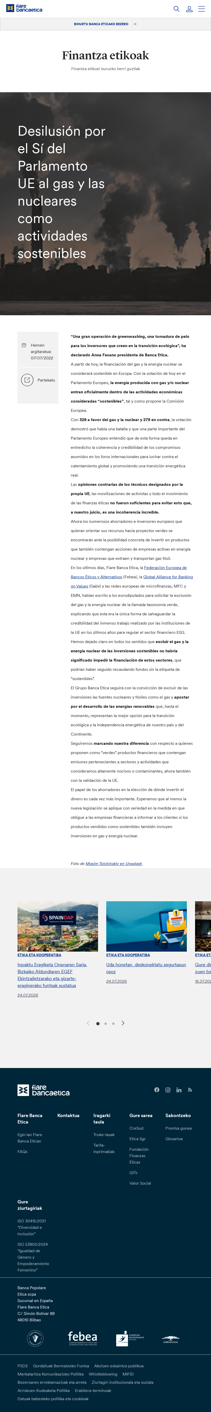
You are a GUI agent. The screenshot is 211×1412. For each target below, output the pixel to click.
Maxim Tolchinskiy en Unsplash (114, 863)
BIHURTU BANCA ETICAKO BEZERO (101, 24)
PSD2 (22, 1365)
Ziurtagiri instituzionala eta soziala (122, 1382)
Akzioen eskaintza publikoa (119, 1365)
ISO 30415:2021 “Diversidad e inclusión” (31, 1227)
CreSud (136, 1128)
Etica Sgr (137, 1138)
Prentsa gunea (178, 1128)
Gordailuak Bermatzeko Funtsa (61, 1365)
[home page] (24, 8)
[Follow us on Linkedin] (178, 1090)
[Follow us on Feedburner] (190, 1090)
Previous (87, 1022)
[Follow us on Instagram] (167, 1090)
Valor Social (140, 1183)
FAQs (22, 1151)
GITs (133, 1172)
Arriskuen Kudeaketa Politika (43, 1390)
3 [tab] (113, 1023)
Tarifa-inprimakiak (104, 1148)
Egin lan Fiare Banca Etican (29, 1138)
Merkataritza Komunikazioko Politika (50, 1374)
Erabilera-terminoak (93, 1390)
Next (123, 1023)
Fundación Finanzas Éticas (139, 1156)
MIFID (128, 1374)
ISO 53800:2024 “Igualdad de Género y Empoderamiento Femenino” (33, 1257)
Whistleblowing (103, 1374)
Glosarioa (174, 1138)
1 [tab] (97, 1023)
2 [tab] (105, 1023)
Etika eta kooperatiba (39, 955)
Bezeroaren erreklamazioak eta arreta (51, 1382)
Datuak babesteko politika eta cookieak (53, 1398)
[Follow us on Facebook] (156, 1090)
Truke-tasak (104, 1134)
